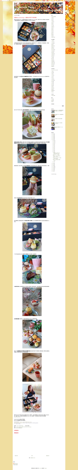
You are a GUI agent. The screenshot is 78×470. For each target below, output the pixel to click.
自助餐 (52, 61)
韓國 (52, 34)
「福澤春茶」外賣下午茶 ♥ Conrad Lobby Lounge (56, 153)
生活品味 (52, 95)
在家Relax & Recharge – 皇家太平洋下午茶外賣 (57, 158)
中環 (52, 72)
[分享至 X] (27, 425)
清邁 (52, 29)
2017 (53, 166)
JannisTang (18, 423)
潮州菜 (52, 56)
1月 (53, 161)
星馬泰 (52, 52)
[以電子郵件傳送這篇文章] (25, 425)
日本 (52, 25)
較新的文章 (16, 455)
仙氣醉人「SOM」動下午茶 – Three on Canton (57, 156)
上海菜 (52, 40)
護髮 (52, 101)
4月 (53, 149)
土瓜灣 (52, 75)
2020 (53, 163)
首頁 (32, 455)
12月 (53, 140)
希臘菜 (52, 47)
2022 (53, 138)
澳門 (52, 30)
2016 (53, 167)
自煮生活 (52, 62)
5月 (53, 148)
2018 (53, 165)
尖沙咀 (52, 80)
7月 (53, 146)
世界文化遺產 (53, 16)
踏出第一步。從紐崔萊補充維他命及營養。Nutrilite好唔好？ (59, 110)
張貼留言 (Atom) (33, 457)
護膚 (52, 100)
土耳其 (52, 21)
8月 (53, 145)
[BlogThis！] (26, 425)
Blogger (46, 468)
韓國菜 (52, 66)
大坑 (52, 76)
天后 (52, 77)
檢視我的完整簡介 (15, 464)
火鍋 (52, 57)
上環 (52, 71)
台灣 (52, 20)
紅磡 (52, 85)
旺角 (52, 81)
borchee (40, 468)
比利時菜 (52, 53)
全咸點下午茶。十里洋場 (56, 154)
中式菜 (52, 43)
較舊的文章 (47, 455)
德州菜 (52, 48)
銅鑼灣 (52, 90)
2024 (53, 136)
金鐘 (52, 89)
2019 (53, 164)
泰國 (52, 28)
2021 (53, 139)
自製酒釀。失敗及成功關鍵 (58, 118)
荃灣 (52, 86)
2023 (53, 137)
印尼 (52, 19)
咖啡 (52, 44)
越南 (52, 33)
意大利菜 (52, 49)
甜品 (52, 58)
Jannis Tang (16, 463)
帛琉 (52, 24)
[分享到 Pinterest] (28, 425)
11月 (53, 141)
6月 (53, 147)
